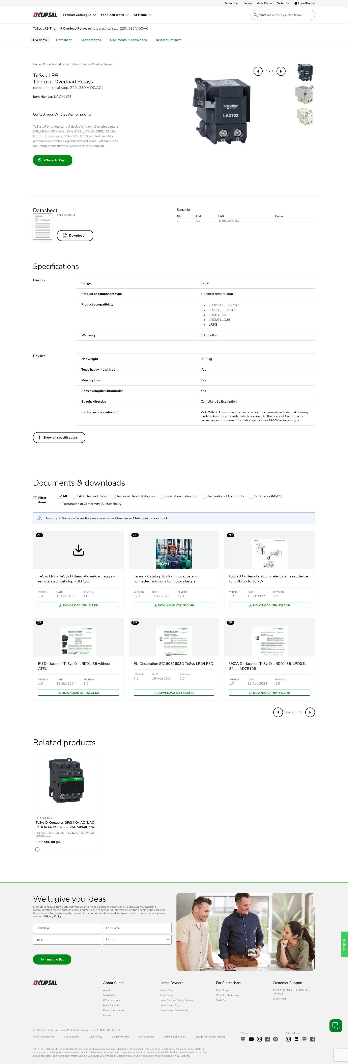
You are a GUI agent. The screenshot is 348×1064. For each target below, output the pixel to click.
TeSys (75, 64)
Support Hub (280, 998)
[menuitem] (79, 15)
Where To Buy (54, 160)
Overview (40, 40)
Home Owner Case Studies (174, 1010)
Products (48, 64)
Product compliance (43, 1036)
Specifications (91, 40)
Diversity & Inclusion (114, 1010)
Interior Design (167, 990)
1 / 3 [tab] (269, 71)
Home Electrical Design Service (176, 1000)
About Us (108, 990)
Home (37, 64)
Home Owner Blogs (170, 1005)
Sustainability (110, 995)
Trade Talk (221, 1000)
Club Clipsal (222, 990)
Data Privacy (95, 1036)
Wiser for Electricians (227, 995)
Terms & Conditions (174, 1036)
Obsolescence (146, 1036)
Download (77, 235)
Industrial (63, 64)
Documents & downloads (128, 40)
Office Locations (111, 1000)
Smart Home (166, 995)
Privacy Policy (52, 916)
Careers (107, 1015)
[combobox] (137, 940)
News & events (111, 1005)
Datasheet (64, 40)
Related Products (168, 40)
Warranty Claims (120, 1036)
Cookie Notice (71, 1036)
